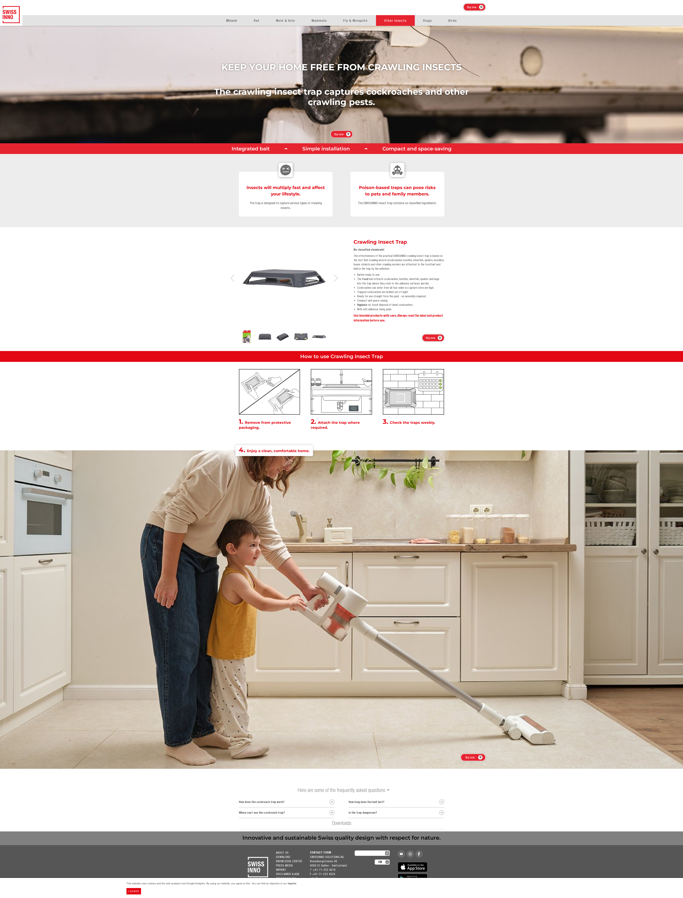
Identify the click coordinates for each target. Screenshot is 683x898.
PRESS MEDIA (284, 865)
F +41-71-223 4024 (322, 874)
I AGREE (133, 891)
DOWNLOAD (283, 856)
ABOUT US (282, 852)
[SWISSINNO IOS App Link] (412, 867)
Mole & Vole (285, 20)
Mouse (231, 20)
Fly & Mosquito (355, 20)
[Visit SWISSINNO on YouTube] (401, 854)
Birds (452, 20)
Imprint (292, 883)
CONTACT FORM (320, 852)
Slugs (427, 20)
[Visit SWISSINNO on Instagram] (410, 854)
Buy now (471, 7)
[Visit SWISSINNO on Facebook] (419, 854)
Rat (257, 20)
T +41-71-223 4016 (323, 869)
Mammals (319, 20)
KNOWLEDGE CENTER (289, 861)
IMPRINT (281, 869)
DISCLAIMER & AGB (287, 874)
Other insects (395, 20)
